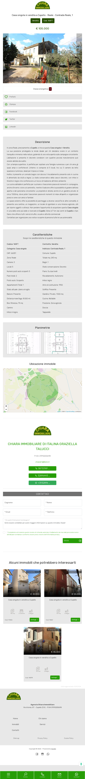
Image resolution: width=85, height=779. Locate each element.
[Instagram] (42, 754)
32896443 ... (43, 475)
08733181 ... (44, 468)
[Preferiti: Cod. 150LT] (47, 572)
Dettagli (34, 619)
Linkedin (12, 127)
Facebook (13, 112)
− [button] (6, 409)
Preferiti (12, 97)
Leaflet (59, 411)
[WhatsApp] (48, 754)
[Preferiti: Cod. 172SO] (6, 572)
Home (15, 718)
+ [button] (6, 406)
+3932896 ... (43, 482)
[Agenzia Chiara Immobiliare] (42, 5)
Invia (66, 540)
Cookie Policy (68, 738)
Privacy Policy (42, 738)
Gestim (53, 749)
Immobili (15, 724)
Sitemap (16, 738)
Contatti (15, 730)
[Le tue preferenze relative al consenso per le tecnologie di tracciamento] (81, 764)
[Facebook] (37, 754)
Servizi (42, 724)
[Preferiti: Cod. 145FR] (26, 630)
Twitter (12, 119)
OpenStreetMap (70, 411)
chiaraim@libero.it (42, 462)
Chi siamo (43, 718)
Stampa (12, 104)
